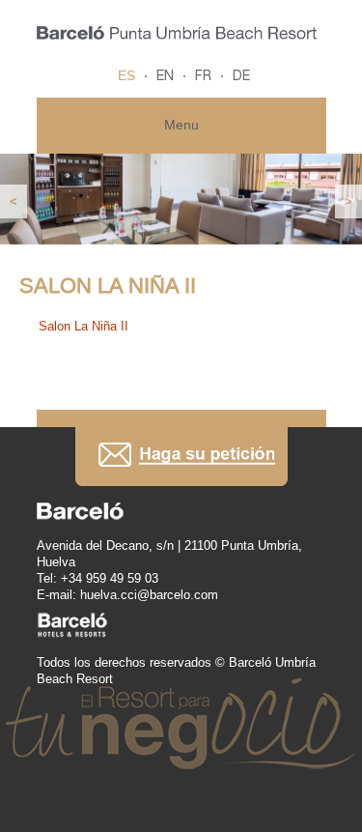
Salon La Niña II (83, 326)
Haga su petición (181, 456)
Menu (181, 124)
